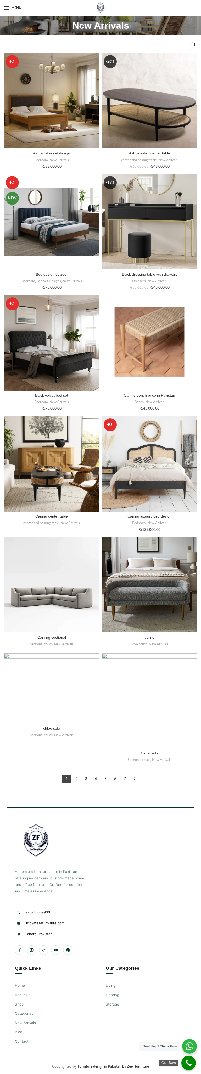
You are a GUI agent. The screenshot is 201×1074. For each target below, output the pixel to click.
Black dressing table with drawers (149, 274)
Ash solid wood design (51, 153)
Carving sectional (51, 637)
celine (149, 637)
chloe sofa (51, 728)
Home (20, 985)
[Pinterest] (67, 950)
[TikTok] (43, 950)
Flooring (112, 995)
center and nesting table (139, 160)
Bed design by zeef (52, 274)
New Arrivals (59, 160)
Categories (24, 1013)
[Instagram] (31, 950)
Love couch (139, 644)
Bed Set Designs (49, 281)
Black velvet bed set (51, 395)
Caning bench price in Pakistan (149, 395)
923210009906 (37, 912)
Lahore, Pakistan (38, 934)
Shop (19, 1004)
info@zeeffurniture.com (44, 923)
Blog (18, 1032)
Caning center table (51, 516)
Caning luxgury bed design (149, 516)
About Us (22, 995)
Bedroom (41, 160)
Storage (112, 1004)
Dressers (139, 281)
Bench (139, 402)
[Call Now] (188, 1063)
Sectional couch (41, 644)
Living (110, 985)
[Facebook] (19, 950)
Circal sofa (149, 753)
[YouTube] (55, 950)
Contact (22, 1041)
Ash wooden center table (149, 153)
